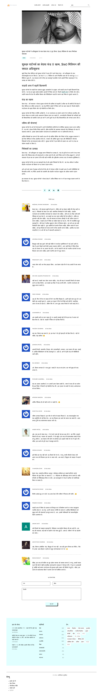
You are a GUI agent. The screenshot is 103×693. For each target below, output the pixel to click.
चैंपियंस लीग (81, 639)
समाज (40, 654)
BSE (68, 644)
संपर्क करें (12, 688)
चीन (74, 633)
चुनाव (86, 631)
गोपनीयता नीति (14, 686)
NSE (87, 642)
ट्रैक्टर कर (53, 5)
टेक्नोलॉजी (41, 648)
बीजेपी (68, 633)
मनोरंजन (41, 638)
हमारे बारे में (13, 681)
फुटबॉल (88, 628)
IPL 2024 (77, 636)
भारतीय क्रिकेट (79, 631)
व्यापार (24, 58)
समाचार (41, 634)
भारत (68, 628)
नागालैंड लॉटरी (37, 5)
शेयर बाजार (81, 628)
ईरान (82, 642)
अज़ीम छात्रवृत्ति (45, 5)
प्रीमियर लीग (70, 642)
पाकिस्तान (69, 636)
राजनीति (41, 641)
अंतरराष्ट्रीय (42, 651)
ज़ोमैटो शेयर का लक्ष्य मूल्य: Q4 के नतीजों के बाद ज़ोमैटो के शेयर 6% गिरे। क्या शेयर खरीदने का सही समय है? (24, 637)
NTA (78, 633)
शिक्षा (40, 644)
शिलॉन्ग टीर (60, 5)
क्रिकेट (74, 628)
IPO (83, 633)
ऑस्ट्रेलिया (70, 631)
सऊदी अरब (65, 92)
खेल (40, 628)
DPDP (12, 690)
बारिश (77, 642)
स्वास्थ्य (41, 657)
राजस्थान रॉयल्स (71, 639)
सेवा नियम (12, 683)
